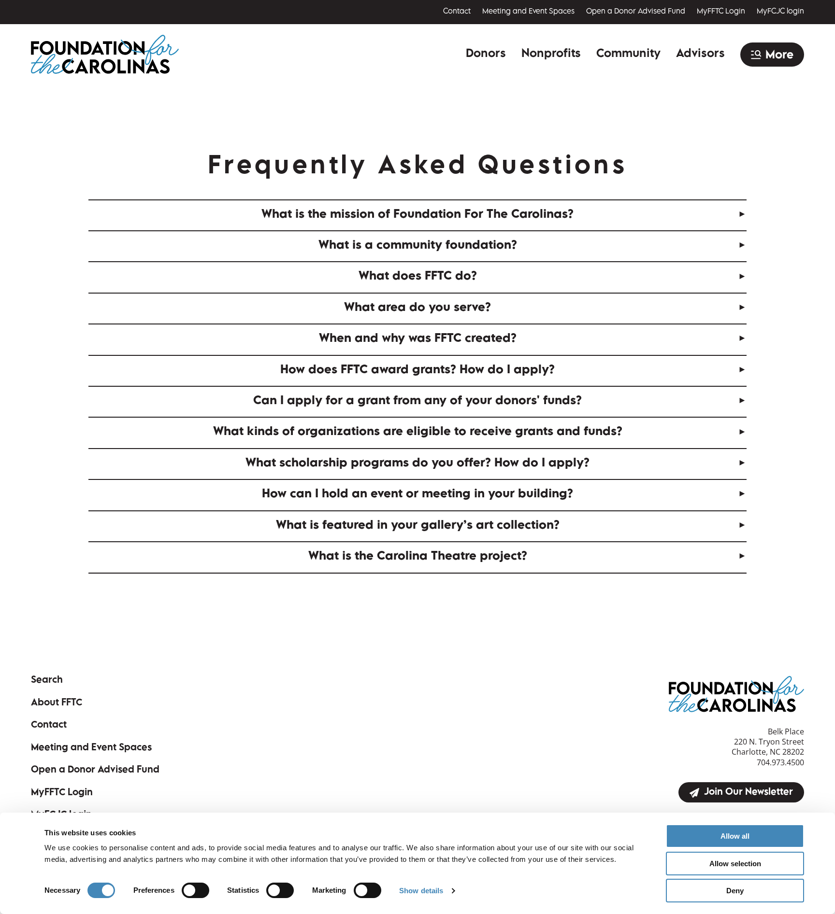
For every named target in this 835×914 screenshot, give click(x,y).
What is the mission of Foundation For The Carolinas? (417, 215)
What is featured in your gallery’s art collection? (418, 526)
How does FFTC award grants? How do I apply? (417, 370)
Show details (421, 890)
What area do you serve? (417, 308)
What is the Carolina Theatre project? (417, 556)
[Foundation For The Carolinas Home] (105, 54)
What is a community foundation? (417, 246)
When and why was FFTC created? (418, 339)
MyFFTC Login (721, 11)
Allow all (734, 836)
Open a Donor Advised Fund (635, 11)
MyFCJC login (780, 11)
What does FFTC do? (418, 276)
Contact (457, 11)
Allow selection (735, 863)
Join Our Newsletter (748, 792)
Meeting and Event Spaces (528, 11)
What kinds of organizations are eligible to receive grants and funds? (417, 432)
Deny (735, 890)
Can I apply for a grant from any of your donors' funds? (417, 401)
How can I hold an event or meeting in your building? (417, 494)
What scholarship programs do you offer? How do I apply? (417, 463)
